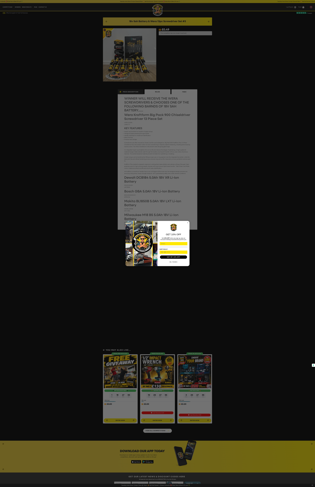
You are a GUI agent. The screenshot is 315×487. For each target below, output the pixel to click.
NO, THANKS (173, 262)
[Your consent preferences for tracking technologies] (313, 365)
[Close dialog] (188, 223)
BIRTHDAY (164, 249)
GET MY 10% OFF (173, 257)
